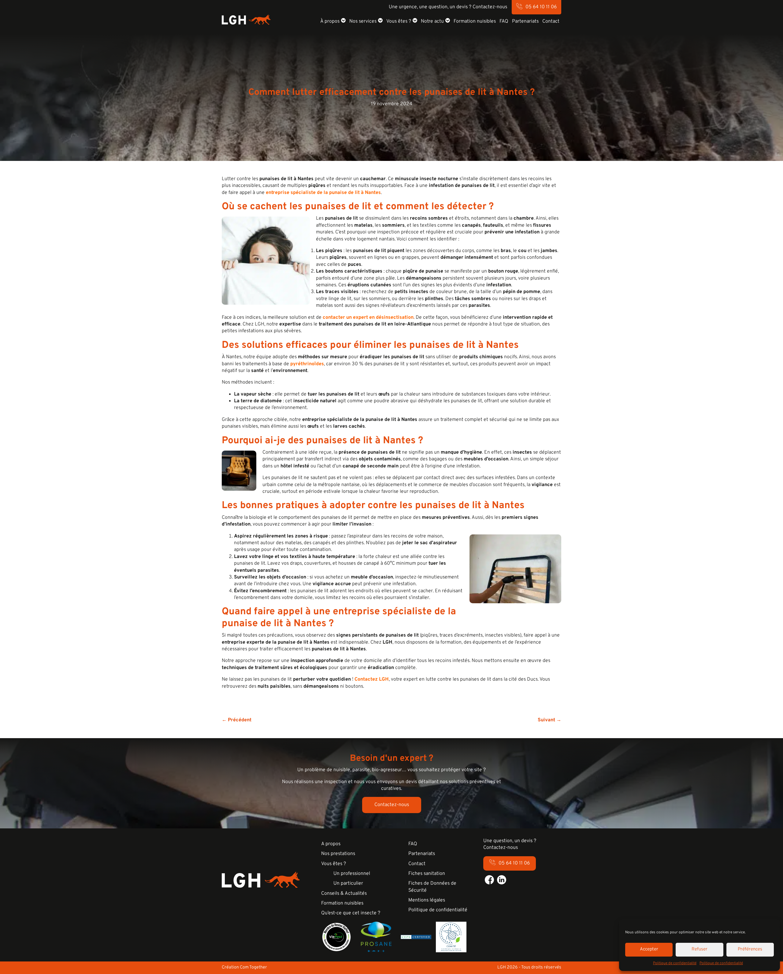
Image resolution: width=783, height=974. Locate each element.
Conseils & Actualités (344, 893)
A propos (330, 844)
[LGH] (246, 20)
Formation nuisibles (475, 21)
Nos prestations (338, 854)
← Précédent (236, 720)
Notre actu (432, 21)
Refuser (699, 949)
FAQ (503, 21)
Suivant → (549, 720)
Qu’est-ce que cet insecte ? (350, 913)
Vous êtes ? (398, 21)
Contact (550, 21)
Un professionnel (351, 874)
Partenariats (525, 21)
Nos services (363, 21)
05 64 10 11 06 (541, 7)
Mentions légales (426, 900)
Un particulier (348, 883)
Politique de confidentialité (674, 963)
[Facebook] (489, 880)
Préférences (750, 949)
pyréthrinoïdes (307, 364)
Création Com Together (244, 967)
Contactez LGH (371, 679)
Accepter (649, 949)
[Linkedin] (501, 880)
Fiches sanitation (426, 874)
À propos (330, 21)
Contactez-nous (391, 805)
